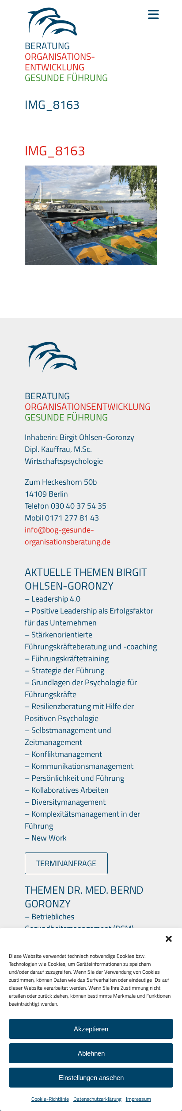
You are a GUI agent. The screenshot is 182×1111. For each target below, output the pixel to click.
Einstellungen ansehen (91, 1077)
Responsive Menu (152, 15)
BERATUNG (47, 46)
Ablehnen (91, 1053)
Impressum (138, 1099)
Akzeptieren (91, 1029)
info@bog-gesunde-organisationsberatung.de (67, 536)
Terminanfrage (66, 863)
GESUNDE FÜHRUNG (66, 77)
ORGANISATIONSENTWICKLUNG (88, 406)
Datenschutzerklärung (97, 1099)
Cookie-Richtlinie (50, 1099)
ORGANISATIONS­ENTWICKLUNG (60, 61)
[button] (168, 938)
